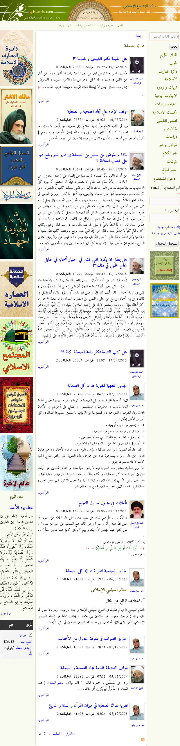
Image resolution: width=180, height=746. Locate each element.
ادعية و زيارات (105, 25)
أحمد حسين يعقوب (137, 405)
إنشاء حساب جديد (168, 227)
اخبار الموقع (170, 170)
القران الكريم (169, 55)
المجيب (120, 25)
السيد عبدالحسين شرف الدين (136, 81)
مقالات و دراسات (85, 25)
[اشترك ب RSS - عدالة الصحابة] (142, 740)
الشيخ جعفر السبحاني (136, 177)
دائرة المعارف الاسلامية (168, 75)
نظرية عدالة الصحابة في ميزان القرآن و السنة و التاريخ (88, 706)
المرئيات (172, 161)
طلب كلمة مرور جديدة (166, 233)
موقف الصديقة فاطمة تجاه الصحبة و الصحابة (94, 668)
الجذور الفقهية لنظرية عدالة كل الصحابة (98, 386)
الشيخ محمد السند (137, 131)
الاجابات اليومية (166, 96)
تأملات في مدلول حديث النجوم (103, 503)
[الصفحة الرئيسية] (90, 20)
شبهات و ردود (64, 25)
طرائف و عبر (168, 145)
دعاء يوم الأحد (21, 508)
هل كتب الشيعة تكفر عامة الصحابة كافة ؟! (94, 352)
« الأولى (70, 734)
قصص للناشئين (167, 121)
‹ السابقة (58, 734)
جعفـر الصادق (55, 683)
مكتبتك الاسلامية (165, 112)
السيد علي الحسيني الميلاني (136, 525)
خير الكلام (170, 153)
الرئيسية (140, 36)
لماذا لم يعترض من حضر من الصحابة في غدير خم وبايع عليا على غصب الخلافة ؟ (83, 158)
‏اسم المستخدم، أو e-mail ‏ (165, 191)
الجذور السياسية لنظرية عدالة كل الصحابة (96, 571)
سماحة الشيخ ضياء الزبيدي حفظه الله (24, 645)
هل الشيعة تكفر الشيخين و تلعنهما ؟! (100, 59)
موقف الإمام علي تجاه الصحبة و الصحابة (97, 112)
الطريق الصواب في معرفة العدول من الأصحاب (93, 639)
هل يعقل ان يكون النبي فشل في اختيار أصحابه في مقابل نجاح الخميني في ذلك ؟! (85, 263)
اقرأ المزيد (43, 101)
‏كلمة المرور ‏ (172, 211)
